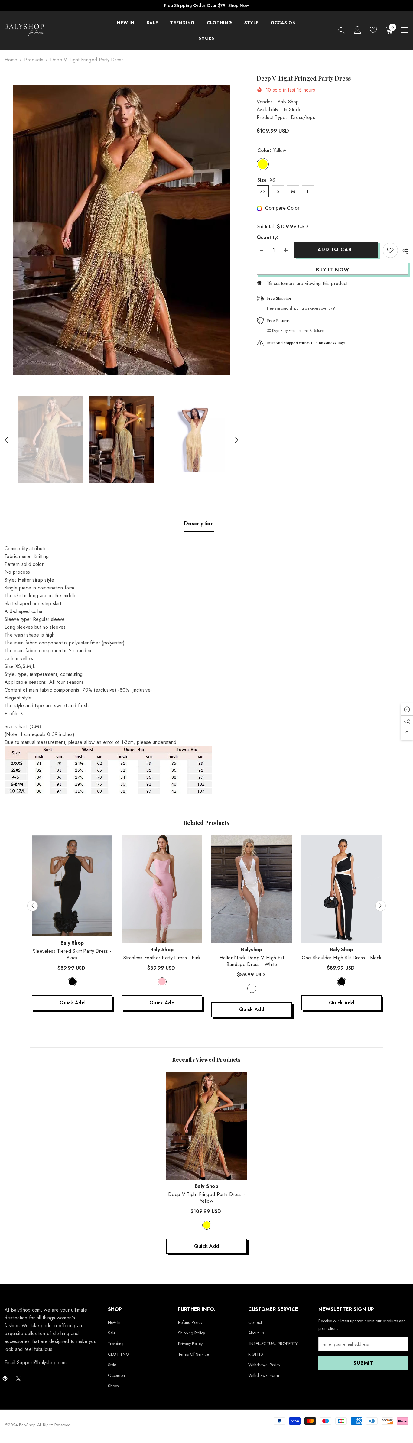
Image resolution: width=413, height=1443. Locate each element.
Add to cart (336, 249)
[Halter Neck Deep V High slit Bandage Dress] (251, 889)
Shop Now (238, 5)
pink (162, 981)
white (251, 988)
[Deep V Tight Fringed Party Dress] (206, 1126)
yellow (206, 1225)
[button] (6, 439)
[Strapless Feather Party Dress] (162, 889)
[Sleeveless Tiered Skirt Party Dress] (72, 886)
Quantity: (267, 237)
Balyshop (251, 949)
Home (11, 59)
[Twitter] (18, 1378)
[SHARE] (403, 250)
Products (33, 59)
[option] (122, 230)
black (72, 981)
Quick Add (72, 1002)
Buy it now (332, 269)
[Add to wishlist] (390, 250)
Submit (363, 1363)
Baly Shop (288, 101)
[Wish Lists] (373, 30)
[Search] (342, 30)
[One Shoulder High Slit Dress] (341, 889)
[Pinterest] (5, 1378)
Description (199, 523)
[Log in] (357, 30)
